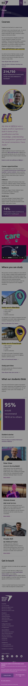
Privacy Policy (16, 684)
